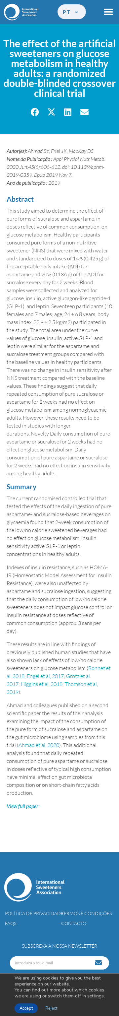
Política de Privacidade (34, 913)
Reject (51, 1008)
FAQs (10, 923)
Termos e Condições (86, 913)
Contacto (73, 923)
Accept (26, 1008)
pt (68, 12)
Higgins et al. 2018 (41, 684)
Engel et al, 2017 (45, 676)
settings (95, 996)
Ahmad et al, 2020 (39, 745)
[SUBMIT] (99, 963)
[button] (108, 11)
